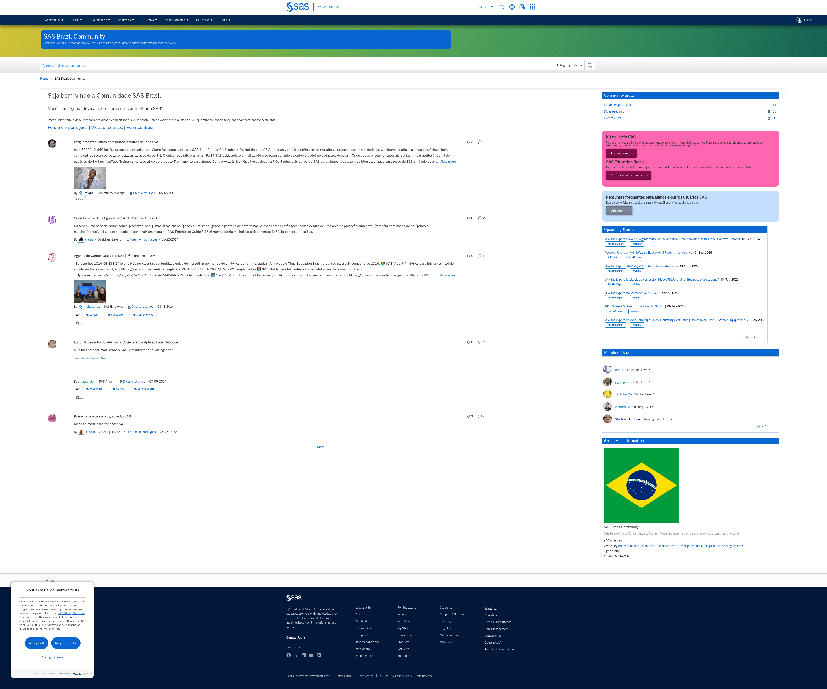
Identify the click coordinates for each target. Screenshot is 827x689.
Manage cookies (52, 657)
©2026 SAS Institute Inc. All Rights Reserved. (406, 675)
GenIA (120, 388)
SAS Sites (532, 7)
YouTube (311, 655)
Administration (175, 20)
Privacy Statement (319, 675)
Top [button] (51, 580)
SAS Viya (148, 20)
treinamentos (145, 314)
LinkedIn (304, 655)
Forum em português (68, 127)
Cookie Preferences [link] (297, 675)
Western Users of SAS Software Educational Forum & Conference (648, 253)
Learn (75, 20)
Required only (65, 643)
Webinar (637, 244)
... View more (446, 161)
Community (53, 20)
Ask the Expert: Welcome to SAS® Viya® (631, 293)
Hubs (223, 20)
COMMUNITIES (328, 7)
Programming (98, 20)
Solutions (203, 20)
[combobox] (317, 65)
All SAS (484, 7)
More (320, 447)
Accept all (36, 643)
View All (751, 337)
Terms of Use (343, 675)
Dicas (79, 199)
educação (117, 314)
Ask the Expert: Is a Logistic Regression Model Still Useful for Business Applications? (662, 279)
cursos (94, 314)
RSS (319, 655)
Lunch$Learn (146, 388)
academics (96, 388)
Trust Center (365, 675)
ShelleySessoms (733, 546)
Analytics (124, 20)
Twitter (296, 655)
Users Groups (633, 257)
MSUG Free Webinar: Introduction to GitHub (634, 306)
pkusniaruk (694, 546)
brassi (682, 546)
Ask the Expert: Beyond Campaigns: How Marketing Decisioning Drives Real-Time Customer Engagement (675, 320)
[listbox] (90, 178)
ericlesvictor (646, 546)
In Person (612, 257)
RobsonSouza (627, 546)
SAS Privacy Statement (71, 613)
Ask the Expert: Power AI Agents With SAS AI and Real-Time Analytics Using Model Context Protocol (672, 239)
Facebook (288, 655)
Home (44, 78)
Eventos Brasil (140, 127)
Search (502, 7)
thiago (707, 546)
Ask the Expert (615, 244)
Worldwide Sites (512, 7)
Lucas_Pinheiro (666, 546)
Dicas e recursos (107, 127)
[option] (90, 178)
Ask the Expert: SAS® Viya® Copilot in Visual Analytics (641, 266)
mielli (717, 546)
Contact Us (522, 7)
